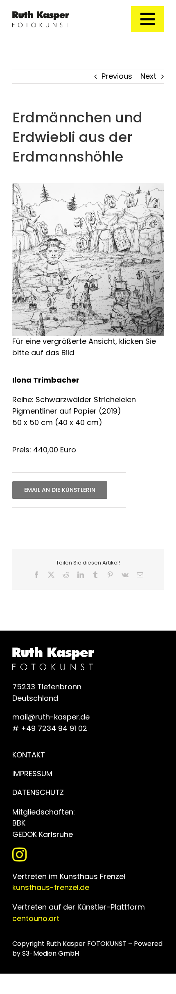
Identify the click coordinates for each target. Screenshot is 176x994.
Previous (117, 76)
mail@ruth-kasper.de (51, 717)
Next (148, 76)
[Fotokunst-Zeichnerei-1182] (88, 187)
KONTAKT (28, 755)
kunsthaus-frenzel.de (50, 887)
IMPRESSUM (32, 773)
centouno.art (35, 918)
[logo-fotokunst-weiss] (40, 14)
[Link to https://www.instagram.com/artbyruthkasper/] (86, 854)
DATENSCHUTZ (38, 792)
